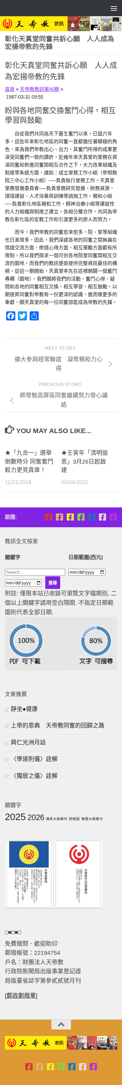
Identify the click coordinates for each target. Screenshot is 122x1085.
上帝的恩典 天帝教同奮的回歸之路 (57, 725)
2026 (35, 817)
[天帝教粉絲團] (113, 517)
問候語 (74, 819)
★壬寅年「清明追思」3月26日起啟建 (84, 462)
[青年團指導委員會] (81, 517)
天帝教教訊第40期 (39, 89)
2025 (15, 816)
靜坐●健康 (24, 709)
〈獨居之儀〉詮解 (34, 776)
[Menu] (114, 8)
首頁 (10, 89)
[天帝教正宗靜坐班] (102, 517)
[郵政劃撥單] (21, 995)
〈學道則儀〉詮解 (34, 759)
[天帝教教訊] (92, 517)
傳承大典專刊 (56, 819)
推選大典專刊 (92, 819)
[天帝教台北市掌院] (49, 517)
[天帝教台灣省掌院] (59, 517)
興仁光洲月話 (28, 742)
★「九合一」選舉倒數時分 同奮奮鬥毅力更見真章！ (29, 462)
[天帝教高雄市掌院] (70, 517)
